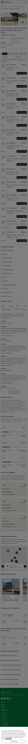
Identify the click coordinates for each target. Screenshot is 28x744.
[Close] (26, 728)
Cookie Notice (8, 738)
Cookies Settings (13, 741)
